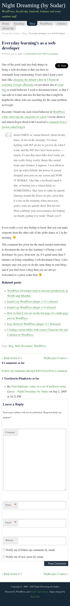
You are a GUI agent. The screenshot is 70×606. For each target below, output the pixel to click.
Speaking (19, 23)
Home (5, 23)
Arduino (61, 23)
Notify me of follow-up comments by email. (30, 550)
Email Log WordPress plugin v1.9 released (31, 307)
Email (10, 522)
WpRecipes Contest (56, 358)
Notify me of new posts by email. (25, 557)
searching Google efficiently (18, 84)
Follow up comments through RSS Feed (24, 371)
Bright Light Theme (39, 591)
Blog (32, 23)
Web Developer (23, 346)
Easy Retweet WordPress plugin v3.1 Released (33, 324)
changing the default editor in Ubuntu (34, 79)
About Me (8, 28)
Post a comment (58, 371)
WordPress (46, 23)
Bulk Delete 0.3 (12, 358)
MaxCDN (35, 596)
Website (9, 540)
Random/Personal (33, 53)
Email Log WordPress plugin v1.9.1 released (32, 301)
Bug (11, 346)
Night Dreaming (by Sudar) (33, 5)
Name (10, 505)
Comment (10, 432)
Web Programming (50, 53)
